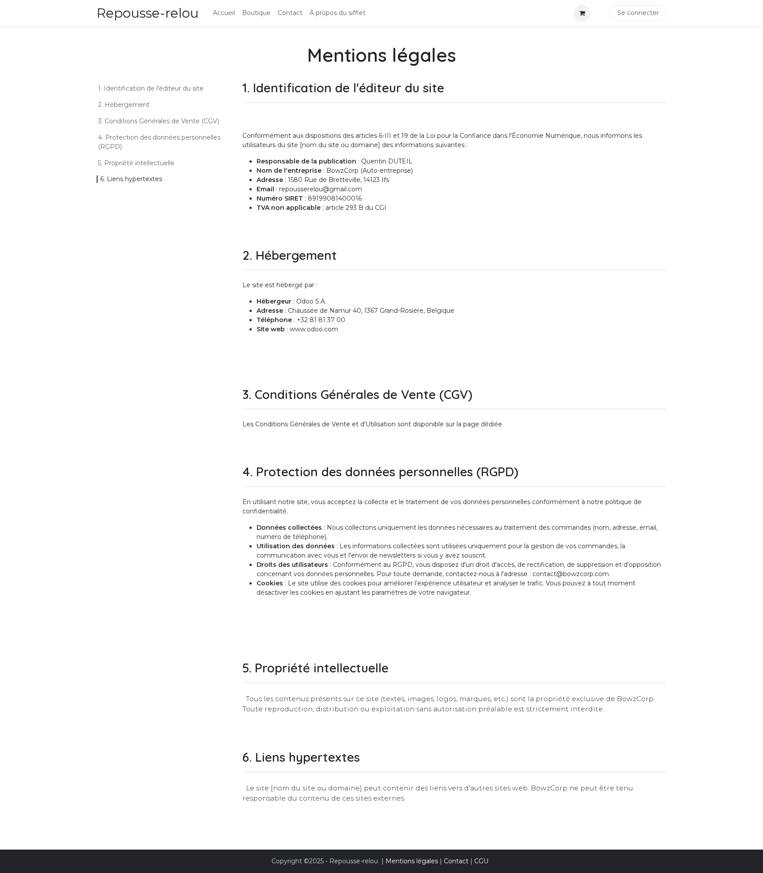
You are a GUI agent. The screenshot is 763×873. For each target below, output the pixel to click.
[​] (598, 13)
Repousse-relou (148, 13)
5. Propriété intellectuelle (136, 163)
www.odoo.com (314, 329)
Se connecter (638, 13)
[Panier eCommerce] (582, 13)
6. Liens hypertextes (133, 179)
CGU (481, 861)
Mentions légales (411, 861)
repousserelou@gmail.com (320, 189)
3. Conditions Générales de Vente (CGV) (158, 121)
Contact (456, 861)
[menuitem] (223, 13)
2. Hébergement (124, 105)
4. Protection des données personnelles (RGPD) (159, 142)
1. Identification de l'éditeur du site (151, 88)
